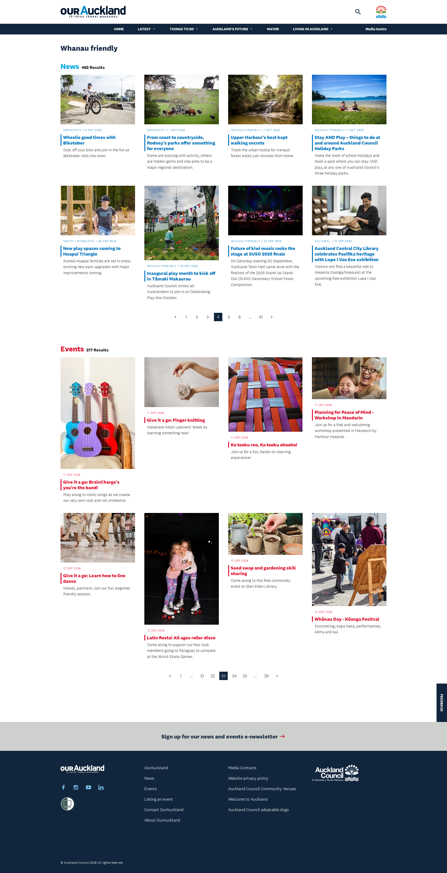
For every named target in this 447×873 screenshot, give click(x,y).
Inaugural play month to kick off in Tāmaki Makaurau (181, 276)
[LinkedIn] (101, 788)
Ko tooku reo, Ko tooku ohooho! (264, 445)
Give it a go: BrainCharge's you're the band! (91, 484)
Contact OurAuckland (163, 809)
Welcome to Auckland (248, 799)
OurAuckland (156, 767)
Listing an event (158, 799)
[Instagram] (76, 788)
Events (150, 788)
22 (213, 675)
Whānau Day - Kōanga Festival (347, 619)
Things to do (182, 29)
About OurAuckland (162, 820)
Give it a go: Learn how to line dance (94, 578)
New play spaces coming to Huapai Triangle (92, 251)
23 (223, 675)
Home (119, 29)
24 (234, 675)
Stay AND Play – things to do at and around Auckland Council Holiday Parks (347, 143)
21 (202, 675)
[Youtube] (88, 788)
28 (266, 675)
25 (245, 675)
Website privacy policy (248, 778)
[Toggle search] (358, 12)
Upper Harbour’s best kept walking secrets (259, 140)
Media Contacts (242, 767)
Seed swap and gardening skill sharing (263, 570)
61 (261, 317)
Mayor (273, 29)
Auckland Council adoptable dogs (258, 809)
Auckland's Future (230, 29)
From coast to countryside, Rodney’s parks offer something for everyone (181, 143)
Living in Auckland (310, 29)
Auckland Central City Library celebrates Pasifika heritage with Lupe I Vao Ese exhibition (347, 254)
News (149, 778)
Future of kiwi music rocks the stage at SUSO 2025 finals (263, 251)
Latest (144, 29)
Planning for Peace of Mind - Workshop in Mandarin (344, 415)
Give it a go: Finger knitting (176, 420)
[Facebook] (63, 788)
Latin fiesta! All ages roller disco (181, 637)
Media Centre (376, 29)
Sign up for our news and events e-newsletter (219, 736)
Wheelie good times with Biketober (89, 140)
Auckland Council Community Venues (262, 788)
